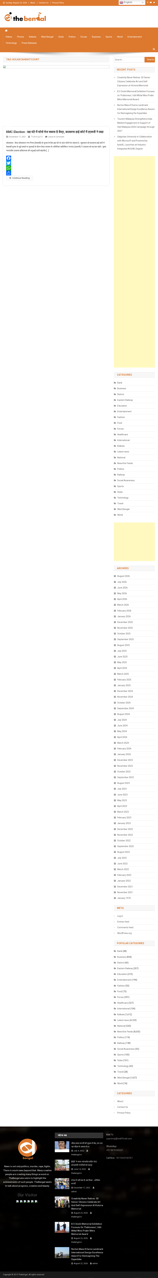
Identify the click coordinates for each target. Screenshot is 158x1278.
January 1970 (124, 898)
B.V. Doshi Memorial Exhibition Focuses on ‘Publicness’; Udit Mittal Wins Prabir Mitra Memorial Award (136, 95)
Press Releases (29, 43)
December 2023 (125, 760)
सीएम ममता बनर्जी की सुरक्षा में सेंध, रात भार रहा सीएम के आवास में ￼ (87, 1145)
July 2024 (122, 720)
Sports (109, 37)
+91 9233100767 (124, 1158)
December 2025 (125, 622)
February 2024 (124, 748)
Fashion (121, 417)
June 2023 (122, 794)
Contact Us (43, 3)
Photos (20, 37)
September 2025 (125, 639)
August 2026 (123, 576)
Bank (119, 382)
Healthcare (122, 434)
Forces (84, 37)
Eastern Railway (125, 400)
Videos (9, 37)
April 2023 (122, 806)
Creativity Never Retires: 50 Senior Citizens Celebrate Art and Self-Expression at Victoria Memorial (133, 81)
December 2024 (125, 691)
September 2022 (125, 846)
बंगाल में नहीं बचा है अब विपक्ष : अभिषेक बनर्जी (85, 1182)
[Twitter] (56, 163)
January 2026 (124, 616)
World (120, 37)
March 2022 (123, 869)
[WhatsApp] (56, 168)
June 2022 (122, 863)
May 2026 (122, 593)
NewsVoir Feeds (125, 463)
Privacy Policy (58, 3)
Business (96, 37)
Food (119, 423)
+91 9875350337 (114, 1150)
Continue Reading (21, 178)
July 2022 (122, 858)
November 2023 (125, 766)
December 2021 (125, 886)
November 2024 (125, 697)
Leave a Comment (56, 137)
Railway (121, 474)
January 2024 (124, 754)
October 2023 (124, 771)
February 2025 (124, 679)
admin (74, 1192)
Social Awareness (126, 480)
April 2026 (122, 599)
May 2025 (122, 662)
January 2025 (124, 685)
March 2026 (123, 605)
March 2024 (123, 743)
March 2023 (123, 812)
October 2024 (124, 702)
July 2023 (122, 789)
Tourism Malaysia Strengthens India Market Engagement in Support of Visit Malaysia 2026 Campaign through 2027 (136, 125)
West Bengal (47, 37)
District (120, 394)
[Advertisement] (134, 262)
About (32, 3)
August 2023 (123, 783)
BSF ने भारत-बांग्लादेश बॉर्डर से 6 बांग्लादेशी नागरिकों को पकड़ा (84, 1163)
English (127, 2)
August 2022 (123, 852)
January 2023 (124, 823)
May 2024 (122, 731)
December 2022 (125, 829)
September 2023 (125, 777)
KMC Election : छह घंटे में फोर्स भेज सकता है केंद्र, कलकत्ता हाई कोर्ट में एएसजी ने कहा (55, 132)
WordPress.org (124, 933)
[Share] (56, 172)
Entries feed (123, 921)
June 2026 (122, 587)
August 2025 (123, 645)
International (123, 440)
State (61, 37)
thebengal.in (37, 136)
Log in (120, 916)
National (121, 457)
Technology (11, 43)
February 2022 (124, 875)
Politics (72, 37)
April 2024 (122, 737)
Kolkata (32, 37)
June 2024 (122, 725)
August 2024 (123, 714)
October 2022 (124, 840)
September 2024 (125, 708)
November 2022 (125, 835)
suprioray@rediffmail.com (119, 1138)
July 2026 (122, 582)
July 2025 (122, 651)
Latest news (123, 451)
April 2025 (122, 668)
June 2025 (122, 656)
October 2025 (124, 633)
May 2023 (122, 800)
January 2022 (124, 881)
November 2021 (125, 892)
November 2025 (125, 628)
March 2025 (123, 674)
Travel (120, 503)
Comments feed (125, 927)
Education (122, 406)
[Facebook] (56, 158)
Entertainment (135, 37)
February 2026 (124, 610)
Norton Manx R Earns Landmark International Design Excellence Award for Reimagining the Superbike (135, 109)
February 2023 (124, 817)
